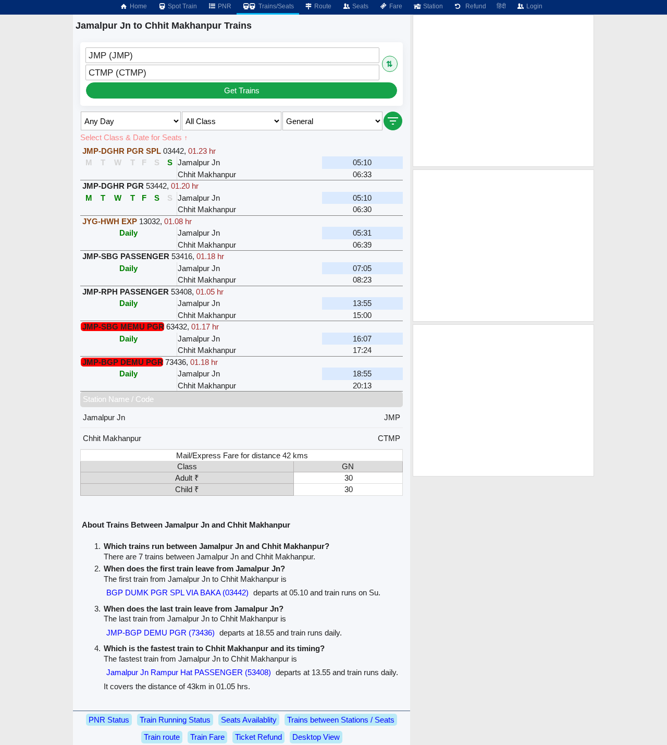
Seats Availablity (249, 719)
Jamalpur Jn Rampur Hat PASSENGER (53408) (188, 672)
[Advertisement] (503, 91)
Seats (359, 6)
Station (432, 6)
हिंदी (501, 6)
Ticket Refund (258, 736)
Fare (395, 6)
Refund (474, 6)
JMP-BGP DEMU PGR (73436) (160, 632)
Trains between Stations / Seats (340, 719)
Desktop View (316, 736)
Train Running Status (175, 719)
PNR (223, 6)
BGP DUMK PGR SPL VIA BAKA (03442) (177, 592)
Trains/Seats (275, 6)
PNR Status (109, 719)
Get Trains (242, 90)
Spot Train (181, 6)
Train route (162, 736)
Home (137, 6)
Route (322, 6)
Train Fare (207, 736)
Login (533, 6)
